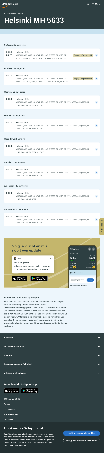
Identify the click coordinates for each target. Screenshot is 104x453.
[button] (101, 226)
